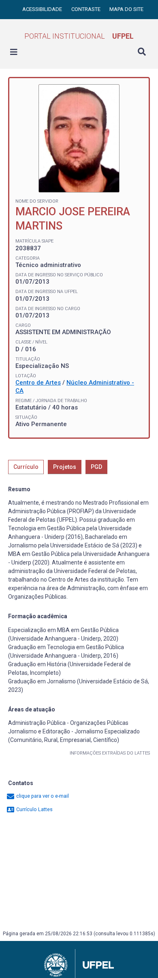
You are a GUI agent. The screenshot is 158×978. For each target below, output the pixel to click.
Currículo (25, 467)
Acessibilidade (42, 9)
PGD (96, 467)
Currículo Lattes (34, 809)
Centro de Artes (38, 382)
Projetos (64, 467)
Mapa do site (126, 9)
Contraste (86, 9)
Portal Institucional (79, 36)
